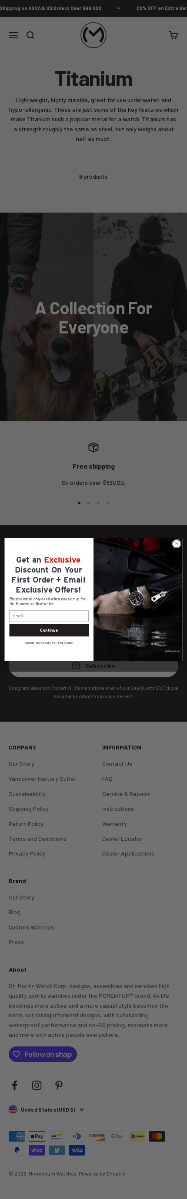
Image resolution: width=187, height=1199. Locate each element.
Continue (49, 630)
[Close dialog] (176, 544)
